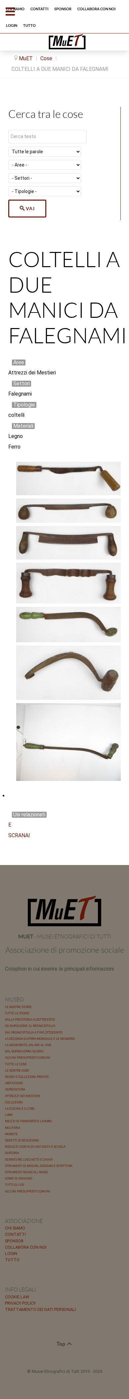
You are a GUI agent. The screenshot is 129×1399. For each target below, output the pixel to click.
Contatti (15, 1234)
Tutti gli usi (14, 1184)
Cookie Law (17, 1296)
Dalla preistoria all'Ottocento (30, 1019)
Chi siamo (15, 1228)
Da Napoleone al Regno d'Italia (30, 1026)
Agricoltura (15, 1089)
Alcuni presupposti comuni (27, 1057)
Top (61, 1344)
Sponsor (14, 1240)
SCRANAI (19, 835)
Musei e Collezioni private (27, 1077)
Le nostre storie (18, 1007)
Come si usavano (18, 1178)
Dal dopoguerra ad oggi (24, 1051)
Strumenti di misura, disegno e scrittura (38, 1166)
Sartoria (12, 1153)
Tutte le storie (17, 1013)
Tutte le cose (16, 1064)
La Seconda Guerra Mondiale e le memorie (40, 1038)
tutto (12, 1259)
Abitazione (14, 1083)
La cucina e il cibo (19, 1108)
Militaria (12, 1128)
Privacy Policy (20, 1303)
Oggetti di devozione (22, 1140)
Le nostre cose (17, 1070)
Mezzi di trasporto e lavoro (28, 1121)
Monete (11, 1134)
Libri (9, 1115)
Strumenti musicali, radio (26, 1172)
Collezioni (14, 1102)
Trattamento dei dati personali (40, 1309)
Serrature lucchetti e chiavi (29, 1159)
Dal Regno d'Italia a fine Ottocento (33, 1032)
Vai (30, 208)
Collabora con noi (25, 1247)
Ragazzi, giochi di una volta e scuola (35, 1146)
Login (11, 1253)
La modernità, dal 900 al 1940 (28, 1045)
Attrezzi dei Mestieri (22, 1096)
